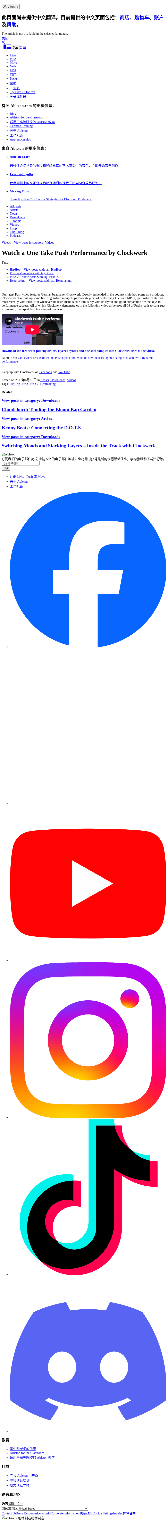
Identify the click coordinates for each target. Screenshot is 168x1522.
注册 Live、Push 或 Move (27, 476)
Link (13, 70)
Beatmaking (48, 384)
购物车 (141, 17)
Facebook (45, 372)
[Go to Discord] (88, 1431)
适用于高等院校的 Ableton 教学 (32, 122)
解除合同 (129, 1513)
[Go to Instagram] (88, 1117)
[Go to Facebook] (88, 646)
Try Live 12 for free (22, 92)
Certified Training (21, 126)
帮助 (11, 24)
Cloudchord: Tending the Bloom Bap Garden (49, 409)
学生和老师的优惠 (23, 1449)
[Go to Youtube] (88, 960)
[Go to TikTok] (88, 1274)
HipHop (14, 384)
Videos (14, 224)
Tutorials (15, 221)
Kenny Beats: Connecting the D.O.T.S (41, 427)
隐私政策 (86, 1513)
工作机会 (16, 135)
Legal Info (44, 1513)
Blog (13, 113)
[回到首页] (6, 47)
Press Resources (26, 1513)
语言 (5, 1503)
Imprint (118, 1513)
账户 (159, 17)
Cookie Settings (103, 1513)
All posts (15, 206)
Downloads (17, 217)
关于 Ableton (19, 130)
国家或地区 (10, 1508)
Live (13, 55)
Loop (13, 228)
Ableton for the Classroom (27, 117)
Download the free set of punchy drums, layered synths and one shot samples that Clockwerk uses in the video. (78, 351)
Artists (14, 210)
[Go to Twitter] (88, 803)
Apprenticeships (20, 139)
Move (13, 62)
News (13, 213)
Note (13, 66)
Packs (13, 78)
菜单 (15, 47)
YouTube (64, 372)
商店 (124, 17)
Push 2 (34, 384)
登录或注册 (18, 96)
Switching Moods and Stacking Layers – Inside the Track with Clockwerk (79, 445)
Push (13, 59)
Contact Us (9, 1513)
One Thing (17, 232)
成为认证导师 (20, 1485)
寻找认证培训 (20, 1480)
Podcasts (15, 235)
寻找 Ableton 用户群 (24, 1475)
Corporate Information (65, 1513)
